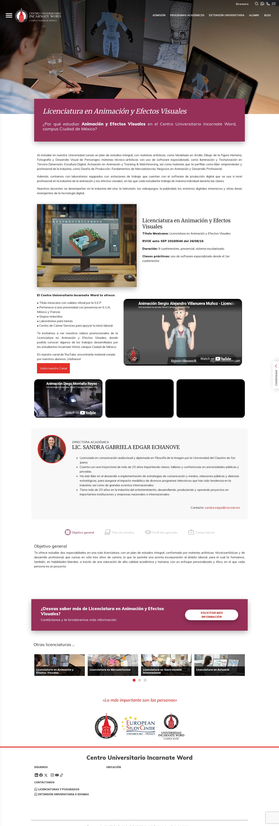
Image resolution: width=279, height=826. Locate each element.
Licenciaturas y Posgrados (58, 789)
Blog (267, 15)
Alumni (254, 15)
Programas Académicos (187, 15)
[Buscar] (256, 4)
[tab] (79, 532)
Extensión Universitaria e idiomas (63, 794)
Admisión (159, 15)
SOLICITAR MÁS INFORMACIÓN (212, 615)
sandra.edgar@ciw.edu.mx (222, 507)
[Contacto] (268, 4)
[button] (134, 680)
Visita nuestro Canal (53, 368)
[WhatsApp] (262, 4)
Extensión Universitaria (226, 15)
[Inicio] (38, 15)
